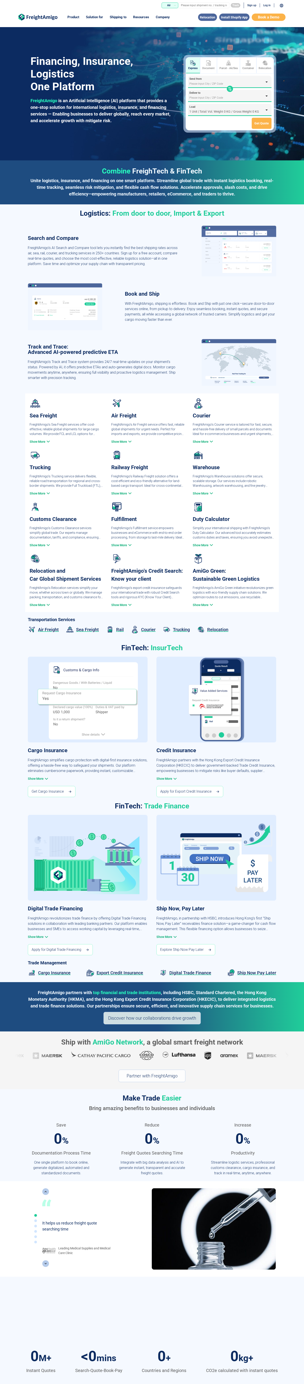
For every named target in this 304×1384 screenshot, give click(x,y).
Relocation (207, 17)
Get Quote (261, 123)
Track (235, 5)
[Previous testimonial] (45, 1191)
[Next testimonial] (45, 1263)
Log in (267, 5)
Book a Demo (268, 17)
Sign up (251, 5)
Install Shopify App (234, 17)
